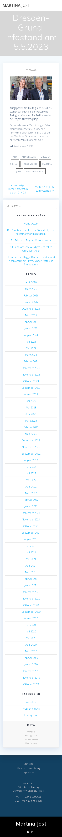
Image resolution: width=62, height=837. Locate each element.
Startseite (28, 763)
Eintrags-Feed (31, 735)
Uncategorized (31, 715)
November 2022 (31, 447)
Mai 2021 (31, 559)
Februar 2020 (31, 657)
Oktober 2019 (31, 684)
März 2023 (31, 420)
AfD (15, 156)
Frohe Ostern (31, 223)
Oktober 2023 (31, 381)
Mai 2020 (31, 638)
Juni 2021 (31, 552)
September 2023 (31, 387)
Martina (16, 5)
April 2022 (31, 486)
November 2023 (31, 374)
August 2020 (31, 618)
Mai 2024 (31, 348)
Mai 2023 (31, 407)
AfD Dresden (29, 156)
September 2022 (31, 453)
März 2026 (31, 289)
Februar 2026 (31, 295)
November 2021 (31, 519)
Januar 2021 (31, 585)
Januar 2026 (31, 302)
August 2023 (31, 394)
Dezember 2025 (31, 308)
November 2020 (31, 598)
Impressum (28, 772)
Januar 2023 (31, 433)
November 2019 (31, 677)
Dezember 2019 (31, 671)
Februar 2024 (31, 361)
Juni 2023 (31, 401)
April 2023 (31, 414)
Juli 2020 (31, 625)
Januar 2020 (31, 664)
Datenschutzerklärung (28, 768)
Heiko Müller (30, 164)
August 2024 (31, 335)
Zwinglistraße (35, 171)
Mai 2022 (31, 480)
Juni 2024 (31, 341)
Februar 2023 (31, 427)
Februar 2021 (31, 578)
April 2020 (31, 644)
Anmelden (31, 731)
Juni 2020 (31, 631)
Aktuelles (31, 69)
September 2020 (31, 611)
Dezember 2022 (31, 440)
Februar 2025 (31, 321)
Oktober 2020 (31, 605)
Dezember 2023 (31, 368)
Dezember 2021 (31, 513)
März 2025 (31, 315)
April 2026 (31, 282)
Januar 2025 (31, 328)
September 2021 (31, 532)
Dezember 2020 (31, 592)
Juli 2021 (31, 545)
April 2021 (31, 565)
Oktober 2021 (31, 526)
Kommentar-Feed (31, 739)
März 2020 (31, 651)
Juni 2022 (31, 473)
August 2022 (31, 460)
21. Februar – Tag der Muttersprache (31, 240)
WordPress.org (31, 743)
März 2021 (31, 572)
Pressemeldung (31, 708)
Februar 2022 (31, 499)
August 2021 (31, 539)
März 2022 (31, 493)
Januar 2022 (31, 506)
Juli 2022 (31, 466)
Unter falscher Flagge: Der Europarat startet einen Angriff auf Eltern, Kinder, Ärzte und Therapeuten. (31, 261)
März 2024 (31, 354)
